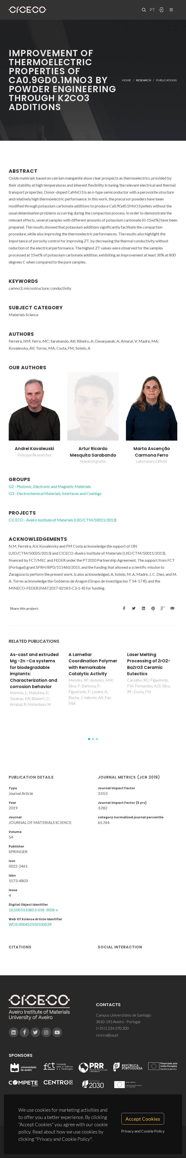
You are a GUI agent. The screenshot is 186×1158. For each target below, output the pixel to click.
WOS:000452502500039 (30, 924)
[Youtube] (57, 1032)
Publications (166, 80)
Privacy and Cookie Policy (142, 1131)
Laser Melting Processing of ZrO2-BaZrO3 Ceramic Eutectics (148, 664)
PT (152, 9)
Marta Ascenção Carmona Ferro (151, 452)
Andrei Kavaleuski (34, 449)
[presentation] (4, 418)
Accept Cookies (142, 1119)
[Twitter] (35, 1032)
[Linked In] (13, 1032)
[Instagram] (46, 1032)
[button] (89, 739)
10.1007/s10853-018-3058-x (33, 909)
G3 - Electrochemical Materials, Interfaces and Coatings (55, 493)
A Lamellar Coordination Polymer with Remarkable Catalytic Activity (93, 664)
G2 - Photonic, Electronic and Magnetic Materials (50, 486)
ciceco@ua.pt (107, 1035)
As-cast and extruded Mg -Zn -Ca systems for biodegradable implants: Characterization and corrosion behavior (34, 671)
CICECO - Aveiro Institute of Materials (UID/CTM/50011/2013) (62, 519)
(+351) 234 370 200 (112, 1028)
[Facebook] (24, 1032)
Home (126, 80)
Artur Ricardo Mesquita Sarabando (93, 452)
